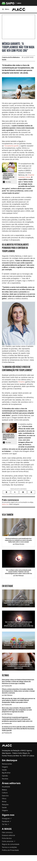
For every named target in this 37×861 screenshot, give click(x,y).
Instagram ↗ (6, 818)
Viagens (5, 767)
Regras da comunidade (10, 844)
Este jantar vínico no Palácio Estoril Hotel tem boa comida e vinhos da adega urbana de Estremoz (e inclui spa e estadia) (18, 681)
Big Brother (6, 773)
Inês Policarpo (20, 575)
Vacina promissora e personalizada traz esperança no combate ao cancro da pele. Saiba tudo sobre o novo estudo (18, 540)
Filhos (4, 799)
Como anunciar (8, 841)
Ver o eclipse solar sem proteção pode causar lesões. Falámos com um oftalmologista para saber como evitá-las (18, 571)
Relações (5, 804)
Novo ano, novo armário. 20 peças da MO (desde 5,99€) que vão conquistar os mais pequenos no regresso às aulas (17, 710)
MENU (19, 3)
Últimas (5, 675)
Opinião (5, 776)
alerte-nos (5, 504)
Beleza (4, 790)
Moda (4, 801)
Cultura (4, 793)
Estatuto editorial (8, 835)
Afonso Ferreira (19, 544)
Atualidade (6, 787)
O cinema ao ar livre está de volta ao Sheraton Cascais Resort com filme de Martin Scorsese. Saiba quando (18, 728)
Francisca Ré (8, 685)
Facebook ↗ (6, 821)
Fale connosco (7, 832)
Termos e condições (9, 847)
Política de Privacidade (10, 850)
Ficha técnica (7, 838)
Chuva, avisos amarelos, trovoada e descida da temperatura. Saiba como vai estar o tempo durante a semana (18, 691)
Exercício (5, 796)
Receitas (5, 779)
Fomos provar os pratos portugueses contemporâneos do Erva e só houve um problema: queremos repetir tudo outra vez (17, 719)
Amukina (21, 382)
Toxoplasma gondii (11, 146)
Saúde (4, 59)
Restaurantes (7, 764)
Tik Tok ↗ (5, 824)
